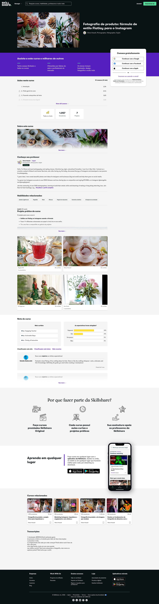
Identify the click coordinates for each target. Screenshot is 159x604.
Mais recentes (56, 349)
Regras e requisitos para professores (78, 583)
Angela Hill (21, 267)
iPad (43, 199)
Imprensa (32, 583)
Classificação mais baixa (42, 349)
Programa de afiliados (56, 578)
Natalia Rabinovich (26, 361)
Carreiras (32, 580)
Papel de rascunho (62, 199)
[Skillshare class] (39, 505)
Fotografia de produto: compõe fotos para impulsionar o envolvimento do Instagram (38, 519)
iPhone (51, 199)
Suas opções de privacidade (96, 595)
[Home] (6, 3)
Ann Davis (66, 306)
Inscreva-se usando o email (128, 76)
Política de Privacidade (118, 81)
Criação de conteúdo (91, 199)
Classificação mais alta (24, 349)
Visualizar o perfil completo (44, 188)
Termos (84, 595)
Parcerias (52, 580)
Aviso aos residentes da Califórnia (80, 596)
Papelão (35, 199)
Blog (30, 585)
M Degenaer (21, 306)
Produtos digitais (96, 580)
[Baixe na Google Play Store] (92, 471)
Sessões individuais (97, 583)
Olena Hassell (29, 160)
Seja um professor (76, 578)
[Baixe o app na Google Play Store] (121, 584)
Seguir (34, 160)
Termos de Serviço (136, 79)
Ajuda (69, 595)
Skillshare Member (26, 382)
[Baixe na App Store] (75, 471)
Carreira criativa (76, 199)
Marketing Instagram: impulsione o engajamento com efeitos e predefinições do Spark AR (65, 519)
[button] (21, 3)
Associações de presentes (99, 578)
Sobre (31, 578)
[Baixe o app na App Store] (121, 579)
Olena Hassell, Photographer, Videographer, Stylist (103, 33)
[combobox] (48, 4)
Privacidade (76, 595)
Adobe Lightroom (24, 199)
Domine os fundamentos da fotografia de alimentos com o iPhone (117, 519)
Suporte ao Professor (77, 580)
